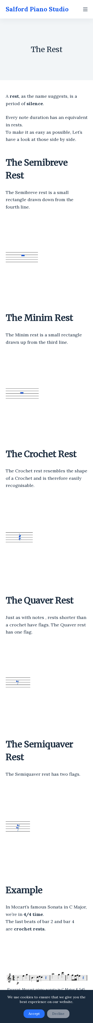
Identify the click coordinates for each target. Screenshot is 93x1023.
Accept (34, 1014)
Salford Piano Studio (37, 9)
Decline (58, 1014)
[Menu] (85, 9)
